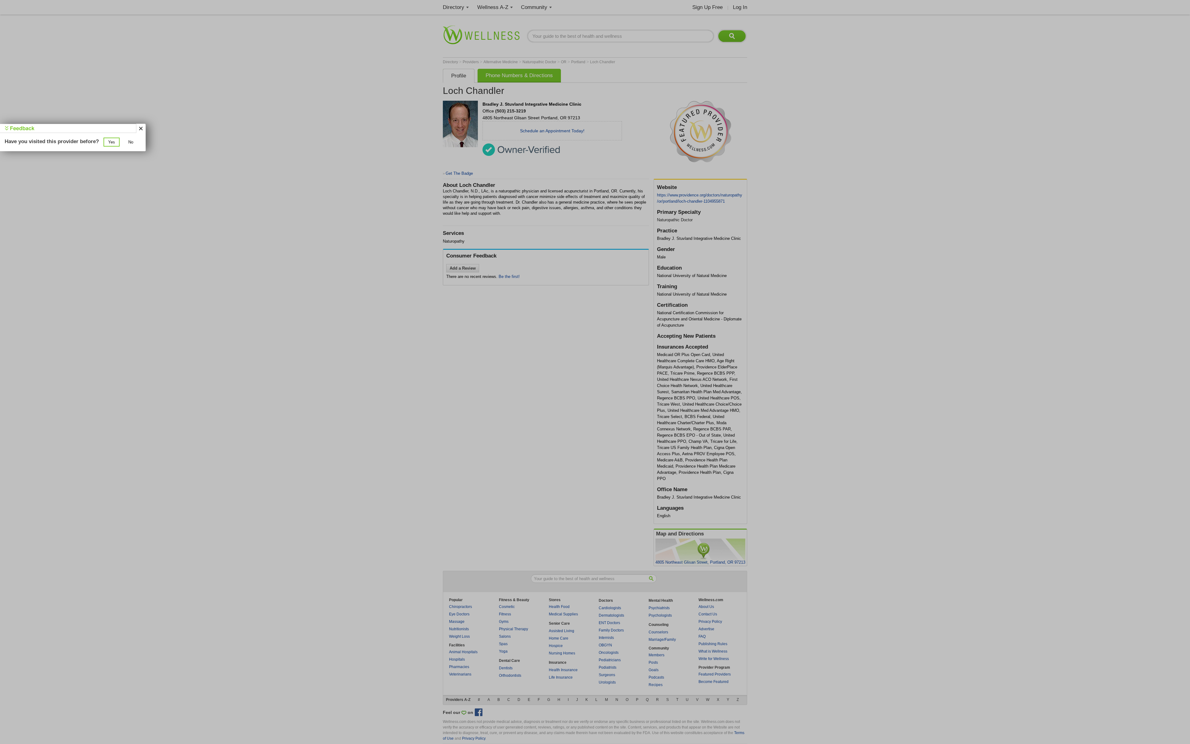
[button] (112, 142)
